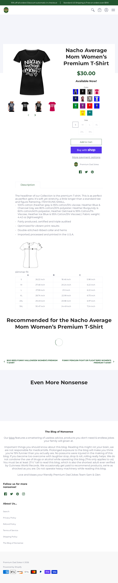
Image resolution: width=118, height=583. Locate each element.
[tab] (27, 185)
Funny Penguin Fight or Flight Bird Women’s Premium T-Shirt (86, 361)
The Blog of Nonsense (13, 543)
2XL (82, 132)
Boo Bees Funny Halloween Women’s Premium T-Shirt (32, 361)
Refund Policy (9, 524)
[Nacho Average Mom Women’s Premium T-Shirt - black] (38, 106)
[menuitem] (92, 10)
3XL (90, 132)
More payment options (86, 157)
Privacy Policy (9, 518)
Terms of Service (10, 530)
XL (97, 125)
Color (86, 87)
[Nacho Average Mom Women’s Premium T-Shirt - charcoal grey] (52, 106)
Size (86, 120)
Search (6, 511)
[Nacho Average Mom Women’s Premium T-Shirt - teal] (11, 106)
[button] (92, 10)
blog (12, 437)
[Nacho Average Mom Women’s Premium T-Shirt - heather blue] (31, 72)
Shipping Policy (10, 537)
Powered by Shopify (12, 567)
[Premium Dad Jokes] (6, 10)
